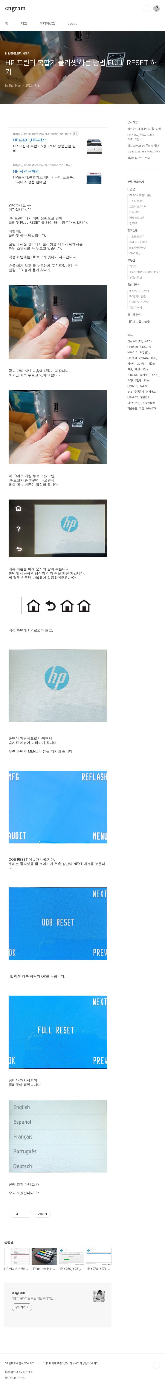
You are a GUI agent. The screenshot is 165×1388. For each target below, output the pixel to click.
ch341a (144, 358)
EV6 (146, 380)
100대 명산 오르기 (139, 302)
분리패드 (151, 391)
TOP (156, 1365)
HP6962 (132, 397)
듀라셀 (143, 386)
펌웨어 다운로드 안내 (138, 158)
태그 (24, 24)
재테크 (132, 266)
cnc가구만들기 (135, 391)
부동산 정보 (135, 277)
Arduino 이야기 (138, 242)
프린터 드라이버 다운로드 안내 (143, 151)
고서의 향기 (134, 314)
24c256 (132, 374)
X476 (148, 341)
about (72, 24)
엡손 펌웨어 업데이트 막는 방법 (144, 128)
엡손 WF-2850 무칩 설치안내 (143, 145)
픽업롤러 (144, 352)
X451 (155, 374)
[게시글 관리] (27, 1214)
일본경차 (145, 397)
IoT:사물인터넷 (137, 247)
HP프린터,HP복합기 (30, 140)
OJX (153, 358)
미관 (129, 369)
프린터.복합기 (136, 201)
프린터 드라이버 (138, 206)
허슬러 (130, 363)
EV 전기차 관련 (137, 296)
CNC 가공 (135, 253)
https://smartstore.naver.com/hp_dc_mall (42, 134)
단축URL (134, 223)
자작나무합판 (134, 380)
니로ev (152, 363)
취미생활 (132, 230)
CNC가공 (145, 346)
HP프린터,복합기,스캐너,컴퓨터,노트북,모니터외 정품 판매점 (43, 179)
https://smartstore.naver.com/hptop (38, 165)
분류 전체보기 (135, 182)
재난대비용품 (141, 369)
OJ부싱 (141, 363)
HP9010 (132, 352)
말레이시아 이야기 (139, 290)
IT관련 (131, 189)
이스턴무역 (133, 402)
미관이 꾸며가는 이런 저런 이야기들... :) (35, 1298)
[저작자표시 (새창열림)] (53, 1214)
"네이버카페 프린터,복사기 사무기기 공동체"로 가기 (70, 1363)
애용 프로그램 (136, 217)
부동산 (131, 260)
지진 (141, 408)
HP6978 (151, 408)
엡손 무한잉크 (134, 341)
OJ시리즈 (134, 212)
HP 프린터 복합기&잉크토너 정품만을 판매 (44, 148)
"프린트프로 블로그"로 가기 (20, 1363)
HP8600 (132, 346)
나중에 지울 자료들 (138, 321)
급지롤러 (132, 358)
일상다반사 (133, 284)
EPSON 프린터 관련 (140, 195)
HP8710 (132, 386)
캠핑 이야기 (135, 307)
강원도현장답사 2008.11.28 (144, 272)
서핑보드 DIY (136, 236)
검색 (146, 8)
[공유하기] (22, 1214)
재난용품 (132, 408)
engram (15, 8)
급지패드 (145, 374)
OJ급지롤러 (148, 402)
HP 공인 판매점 (26, 171)
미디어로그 (47, 24)
